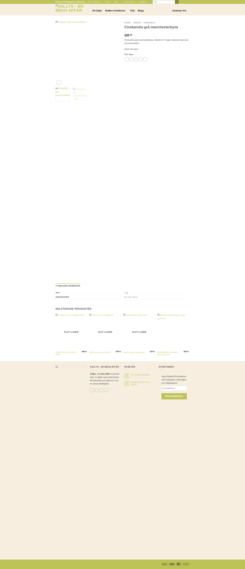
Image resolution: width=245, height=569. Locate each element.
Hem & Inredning (94, 2)
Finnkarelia (149, 23)
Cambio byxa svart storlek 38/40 (66, 353)
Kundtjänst (143, 2)
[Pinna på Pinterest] (140, 59)
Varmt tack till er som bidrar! (140, 383)
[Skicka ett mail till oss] (186, 2)
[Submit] (177, 2)
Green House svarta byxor (134, 352)
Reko (116, 2)
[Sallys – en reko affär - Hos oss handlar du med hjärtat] (72, 9)
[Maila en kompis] (136, 59)
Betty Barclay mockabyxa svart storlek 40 (167, 353)
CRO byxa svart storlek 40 (100, 352)
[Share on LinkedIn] (145, 59)
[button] (180, 11)
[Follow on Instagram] (183, 2)
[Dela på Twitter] (131, 59)
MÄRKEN (137, 23)
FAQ (132, 11)
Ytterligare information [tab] (68, 286)
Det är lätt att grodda (140, 375)
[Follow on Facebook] (181, 2)
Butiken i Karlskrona (115, 11)
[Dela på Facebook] (127, 59)
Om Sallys (97, 11)
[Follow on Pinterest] (188, 2)
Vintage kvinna (128, 2)
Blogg (141, 11)
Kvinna (107, 2)
